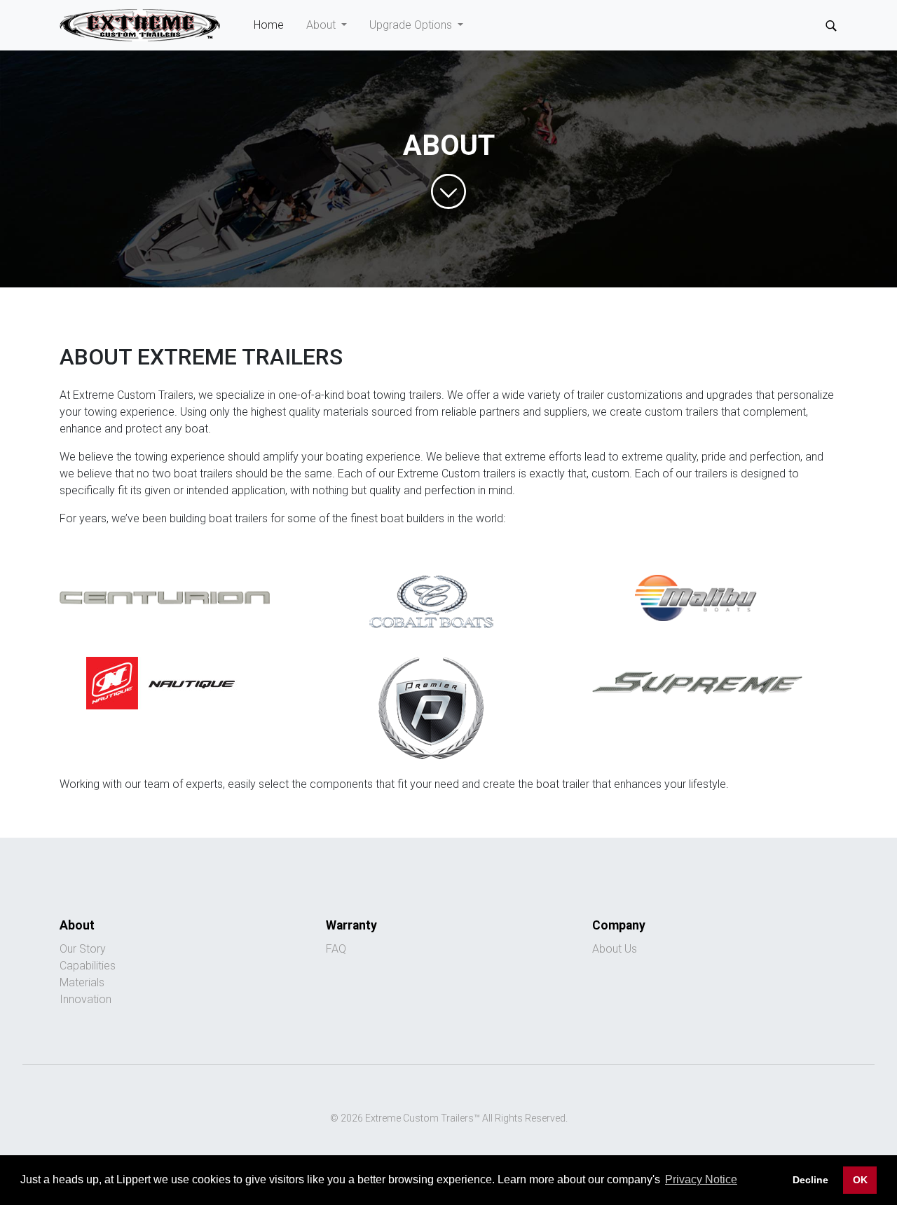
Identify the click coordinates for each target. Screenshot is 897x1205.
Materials (82, 982)
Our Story (83, 948)
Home (274, 25)
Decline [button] (810, 1179)
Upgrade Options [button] (412, 25)
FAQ (336, 948)
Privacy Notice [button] (701, 1179)
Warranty (351, 925)
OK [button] (860, 1179)
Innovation (85, 999)
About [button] (322, 25)
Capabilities (88, 965)
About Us (614, 948)
